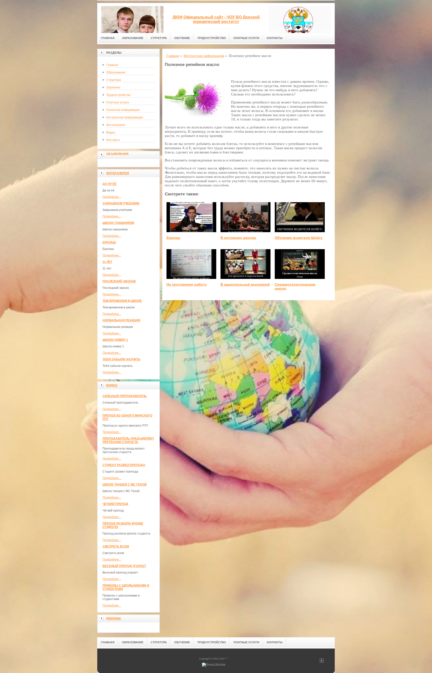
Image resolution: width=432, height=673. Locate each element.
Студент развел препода (123, 465)
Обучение (182, 37)
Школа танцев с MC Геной (124, 484)
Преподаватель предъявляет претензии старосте (128, 440)
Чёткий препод (115, 504)
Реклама (113, 618)
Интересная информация (124, 117)
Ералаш (109, 242)
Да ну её (109, 184)
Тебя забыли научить (121, 359)
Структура (159, 37)
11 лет (107, 262)
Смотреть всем (115, 546)
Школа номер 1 (115, 340)
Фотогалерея (115, 125)
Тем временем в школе (122, 301)
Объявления (117, 154)
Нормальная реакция (121, 320)
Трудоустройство (211, 37)
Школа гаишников (118, 223)
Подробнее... (111, 197)
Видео (110, 132)
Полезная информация (123, 110)
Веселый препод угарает (124, 566)
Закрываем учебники (121, 203)
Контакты (274, 37)
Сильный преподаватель (124, 396)
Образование (132, 37)
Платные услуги (246, 37)
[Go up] (322, 661)
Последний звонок (119, 281)
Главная (107, 37)
